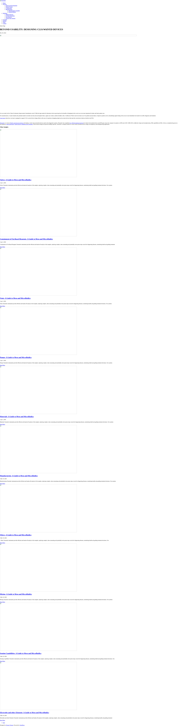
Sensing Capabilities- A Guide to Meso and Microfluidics (20, 653)
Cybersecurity (9, 8)
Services (5, 4)
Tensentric (2, 123)
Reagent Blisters (12, 12)
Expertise (5, 19)
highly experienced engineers (16, 123)
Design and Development (11, 5)
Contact (4, 23)
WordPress (22, 725)
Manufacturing (9, 9)
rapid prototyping (10, 124)
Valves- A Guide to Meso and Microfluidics (15, 180)
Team (4, 22)
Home (4, 3)
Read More (2, 187)
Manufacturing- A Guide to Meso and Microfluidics (19, 476)
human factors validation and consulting (24, 124)
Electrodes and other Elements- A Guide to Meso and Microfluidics (24, 712)
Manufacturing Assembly (14, 10)
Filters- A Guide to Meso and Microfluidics (15, 535)
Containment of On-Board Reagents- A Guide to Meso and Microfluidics (26, 239)
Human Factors (9, 6)
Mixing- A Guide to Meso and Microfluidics (16, 594)
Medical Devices (9, 14)
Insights (4, 21)
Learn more (2, 118)
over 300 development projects (76, 123)
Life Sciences (9, 17)
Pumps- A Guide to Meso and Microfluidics (16, 357)
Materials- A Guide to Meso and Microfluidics (17, 416)
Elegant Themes (9, 725)
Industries (5, 13)
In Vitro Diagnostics (10, 15)
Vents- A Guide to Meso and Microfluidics (15, 298)
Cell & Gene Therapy (10, 18)
